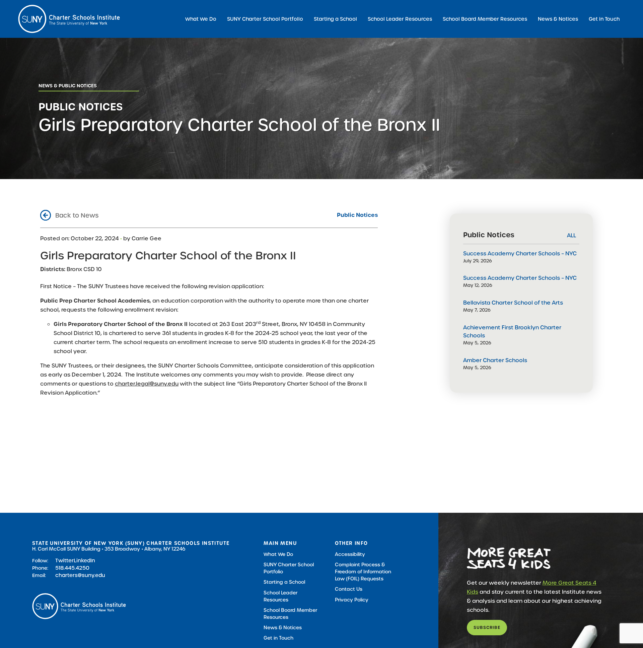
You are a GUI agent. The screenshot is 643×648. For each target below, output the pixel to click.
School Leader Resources (400, 18)
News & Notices (558, 18)
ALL (571, 235)
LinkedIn (84, 560)
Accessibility (350, 554)
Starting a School (335, 18)
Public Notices (357, 215)
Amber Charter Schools (495, 360)
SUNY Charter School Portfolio (265, 18)
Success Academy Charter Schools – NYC (520, 253)
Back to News (76, 215)
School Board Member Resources (485, 18)
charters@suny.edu (80, 575)
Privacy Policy (351, 599)
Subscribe (487, 627)
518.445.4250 (72, 567)
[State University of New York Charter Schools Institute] (69, 19)
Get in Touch (604, 18)
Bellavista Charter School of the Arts (513, 303)
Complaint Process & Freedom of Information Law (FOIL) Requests (363, 571)
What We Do (200, 18)
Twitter (64, 560)
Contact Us (348, 589)
